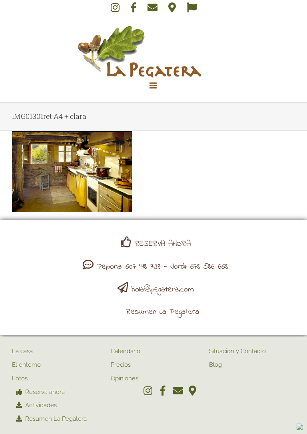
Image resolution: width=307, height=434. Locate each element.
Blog (215, 364)
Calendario (125, 351)
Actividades (41, 405)
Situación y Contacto (237, 351)
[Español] (191, 9)
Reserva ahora (45, 392)
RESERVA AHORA (163, 244)
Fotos (20, 378)
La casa (22, 351)
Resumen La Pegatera (162, 312)
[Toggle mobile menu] (154, 85)
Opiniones (124, 378)
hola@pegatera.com (163, 289)
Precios (121, 364)
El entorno (26, 364)
